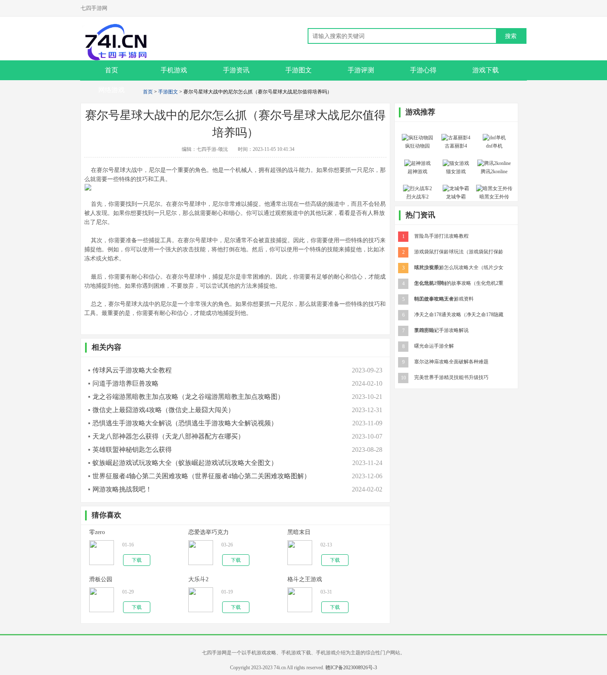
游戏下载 (485, 70)
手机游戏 (174, 70)
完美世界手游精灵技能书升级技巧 (451, 376)
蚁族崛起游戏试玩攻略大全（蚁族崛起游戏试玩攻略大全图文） (184, 462)
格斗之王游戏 (304, 579)
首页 (148, 92)
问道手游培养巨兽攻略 (125, 383)
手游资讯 (236, 70)
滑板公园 (100, 579)
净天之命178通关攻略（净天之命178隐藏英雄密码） (458, 314)
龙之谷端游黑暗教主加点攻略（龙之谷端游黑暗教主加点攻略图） (188, 396)
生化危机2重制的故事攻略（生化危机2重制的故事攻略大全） (458, 282)
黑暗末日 (299, 532)
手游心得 (423, 70)
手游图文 (298, 70)
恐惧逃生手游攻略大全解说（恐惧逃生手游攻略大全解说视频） (184, 423)
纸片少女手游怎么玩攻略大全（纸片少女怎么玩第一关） (458, 267)
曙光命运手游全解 (434, 345)
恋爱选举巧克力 (208, 532)
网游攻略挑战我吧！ (122, 489)
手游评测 (361, 70)
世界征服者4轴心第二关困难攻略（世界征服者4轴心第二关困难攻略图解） (201, 475)
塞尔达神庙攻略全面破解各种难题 (451, 361)
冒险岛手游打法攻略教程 (441, 235)
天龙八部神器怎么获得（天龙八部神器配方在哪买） (168, 436)
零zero (97, 532)
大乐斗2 (198, 579)
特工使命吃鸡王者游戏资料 (444, 298)
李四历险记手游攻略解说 (441, 329)
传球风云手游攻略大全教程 (132, 370)
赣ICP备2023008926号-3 (351, 667)
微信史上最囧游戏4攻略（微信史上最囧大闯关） (163, 409)
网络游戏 (111, 89)
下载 (137, 560)
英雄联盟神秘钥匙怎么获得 (132, 449)
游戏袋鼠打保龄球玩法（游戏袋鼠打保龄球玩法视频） (458, 251)
